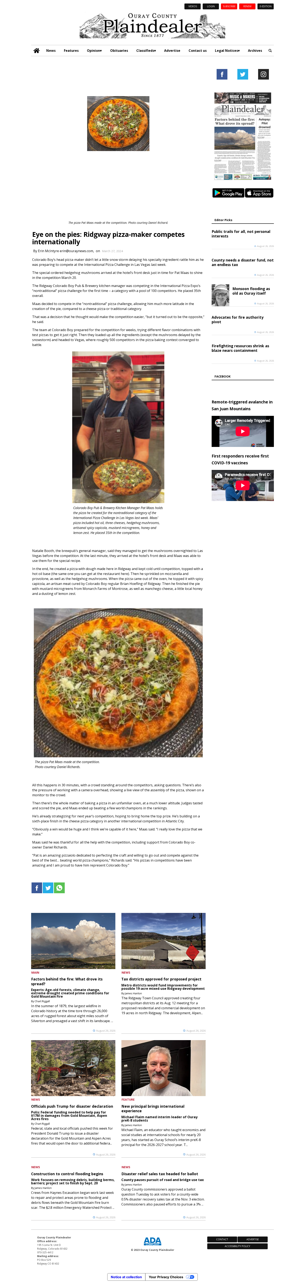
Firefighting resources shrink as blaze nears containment (240, 348)
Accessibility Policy (237, 1246)
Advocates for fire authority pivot (238, 319)
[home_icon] (36, 50)
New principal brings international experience (152, 1108)
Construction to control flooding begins (67, 1173)
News (51, 50)
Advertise (172, 50)
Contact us (198, 50)
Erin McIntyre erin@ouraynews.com (65, 251)
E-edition (266, 6)
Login (211, 6)
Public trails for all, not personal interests (241, 233)
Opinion (93, 50)
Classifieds (145, 50)
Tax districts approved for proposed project (161, 979)
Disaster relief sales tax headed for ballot (159, 1173)
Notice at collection (126, 1277)
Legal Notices (226, 50)
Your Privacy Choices (166, 1277)
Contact (222, 1239)
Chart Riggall (42, 1001)
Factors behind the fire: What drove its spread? (66, 981)
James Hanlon (133, 993)
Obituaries (119, 50)
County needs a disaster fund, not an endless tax (243, 262)
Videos (192, 6)
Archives (255, 50)
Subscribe (229, 6)
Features (71, 50)
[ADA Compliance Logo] (152, 1246)
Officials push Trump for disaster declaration (72, 1106)
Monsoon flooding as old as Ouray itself (251, 291)
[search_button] (270, 50)
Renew (247, 6)
